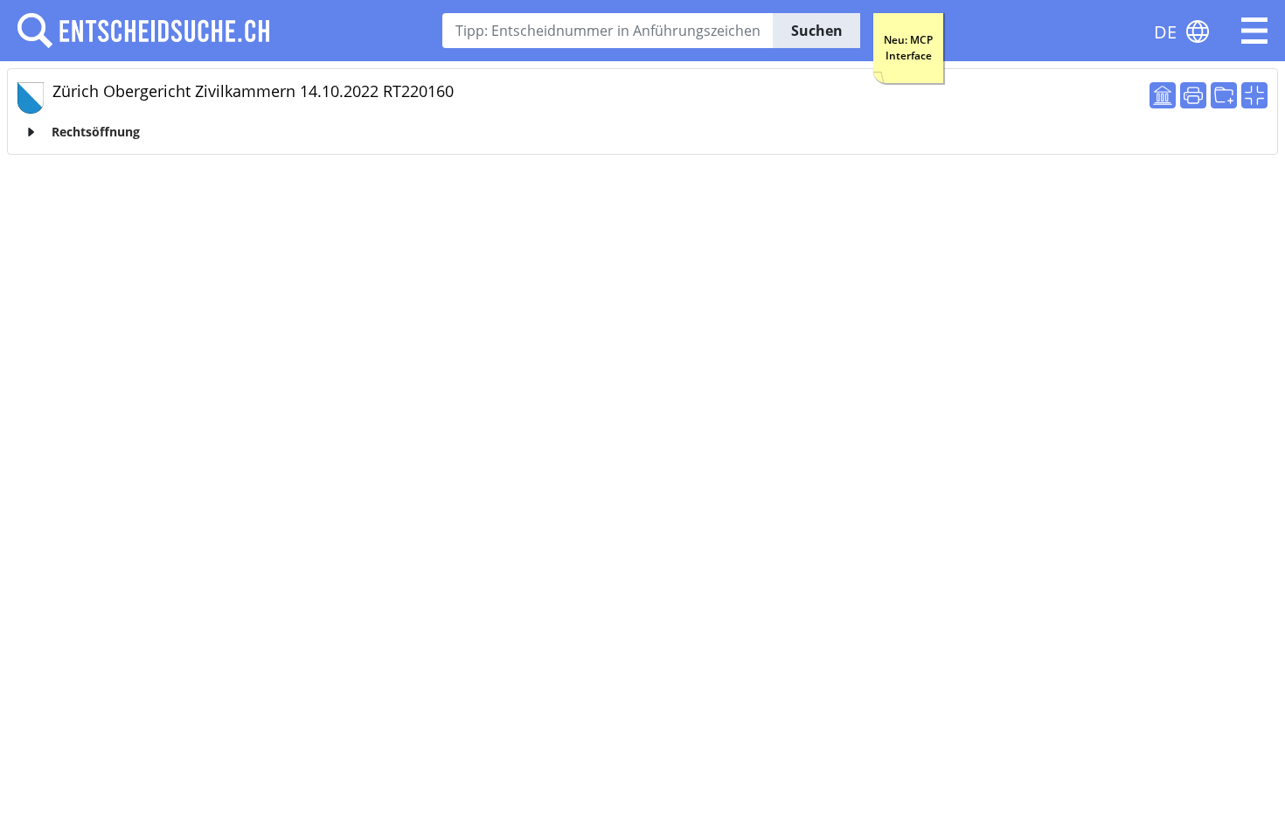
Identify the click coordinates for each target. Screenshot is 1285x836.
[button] (1254, 30)
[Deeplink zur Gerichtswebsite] (1163, 95)
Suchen (817, 30)
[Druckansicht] (1193, 95)
